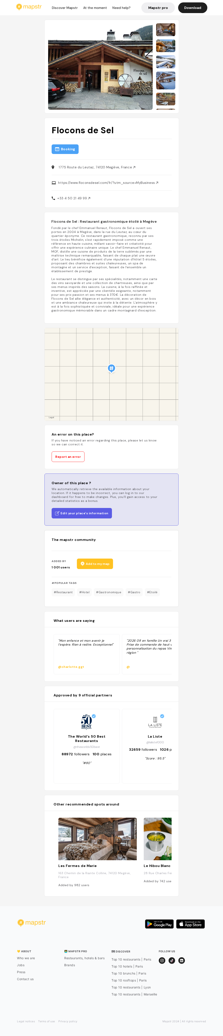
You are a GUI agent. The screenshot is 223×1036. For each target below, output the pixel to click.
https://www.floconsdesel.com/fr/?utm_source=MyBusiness (107, 183)
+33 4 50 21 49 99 (72, 198)
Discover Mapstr (65, 8)
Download (192, 7)
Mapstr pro (158, 7)
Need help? (121, 8)
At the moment (95, 8)
